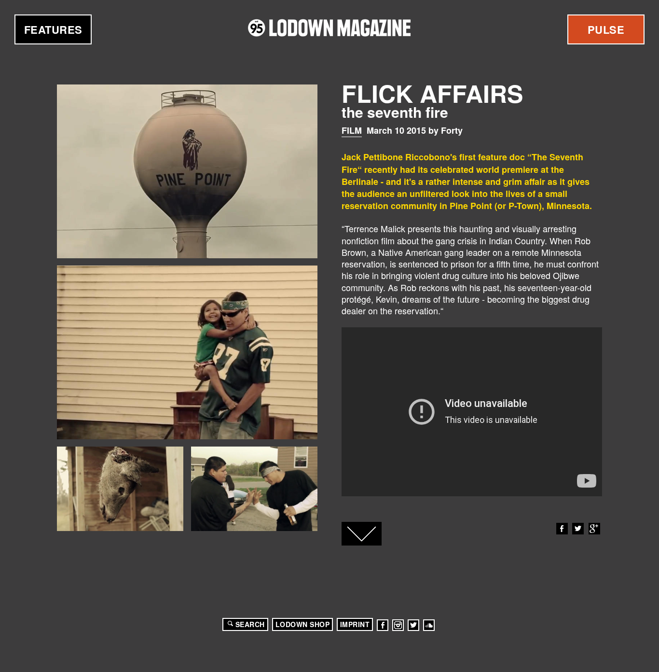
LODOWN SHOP (302, 624)
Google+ (594, 528)
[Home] (329, 27)
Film (352, 130)
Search (250, 624)
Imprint (355, 624)
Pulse (606, 29)
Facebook (562, 528)
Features (53, 29)
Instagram (398, 625)
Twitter (578, 528)
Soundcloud (429, 625)
